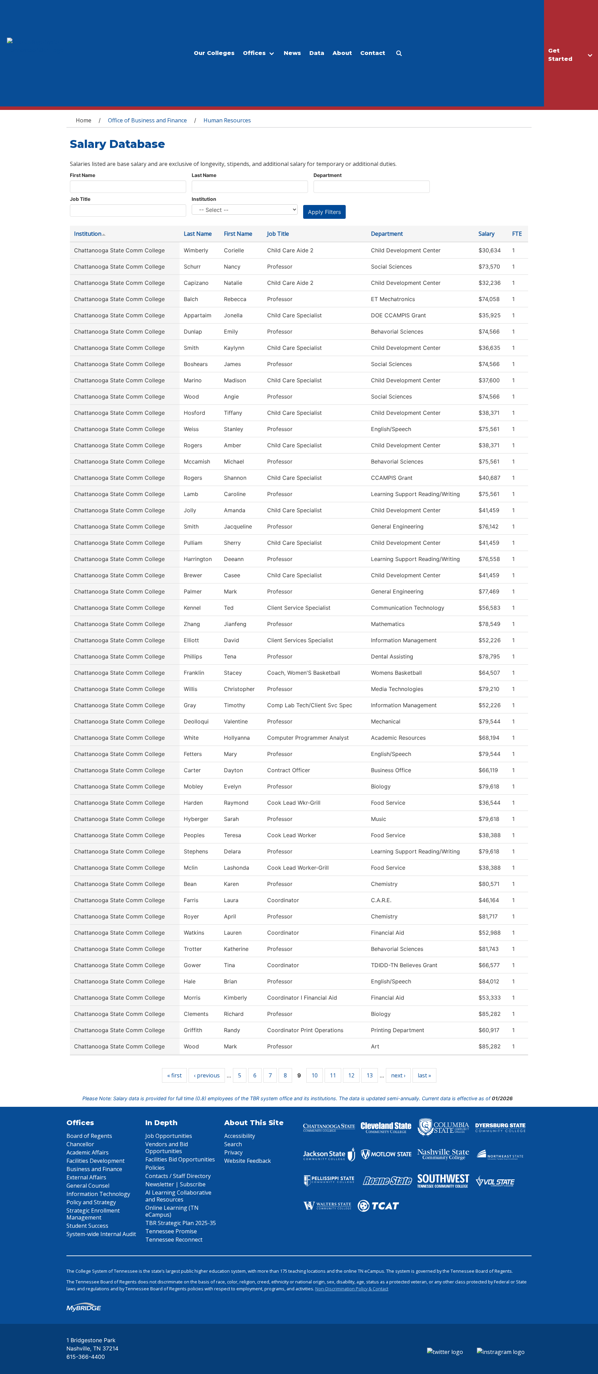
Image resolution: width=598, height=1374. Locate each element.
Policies (155, 1167)
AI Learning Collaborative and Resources (178, 1196)
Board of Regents (89, 1136)
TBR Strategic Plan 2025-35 (180, 1223)
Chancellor (80, 1144)
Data (316, 53)
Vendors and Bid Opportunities (166, 1147)
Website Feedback (247, 1161)
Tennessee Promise (171, 1231)
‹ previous (207, 1075)
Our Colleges (214, 53)
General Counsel (87, 1185)
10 (314, 1075)
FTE (517, 233)
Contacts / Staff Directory (178, 1176)
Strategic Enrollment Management (93, 1214)
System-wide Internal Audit (101, 1234)
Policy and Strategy (91, 1202)
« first (174, 1075)
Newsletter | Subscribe (175, 1184)
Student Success (87, 1226)
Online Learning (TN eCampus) (172, 1211)
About (342, 53)
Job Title (80, 199)
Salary (487, 233)
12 (351, 1075)
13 (369, 1075)
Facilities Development (95, 1161)
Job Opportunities (168, 1136)
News (292, 53)
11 (333, 1075)
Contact (372, 53)
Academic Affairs (87, 1152)
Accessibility (239, 1136)
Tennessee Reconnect (173, 1239)
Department (328, 175)
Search (233, 1144)
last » (424, 1075)
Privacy (233, 1152)
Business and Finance (94, 1169)
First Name (82, 175)
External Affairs (86, 1177)
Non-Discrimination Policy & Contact (351, 1289)
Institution (204, 199)
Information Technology (98, 1194)
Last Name (204, 175)
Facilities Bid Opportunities (180, 1159)
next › (398, 1075)
